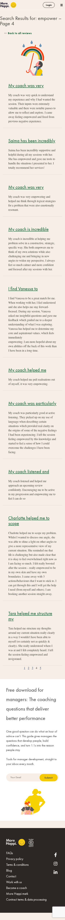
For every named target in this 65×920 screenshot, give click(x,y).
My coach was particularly (32, 403)
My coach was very (26, 86)
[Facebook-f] (55, 855)
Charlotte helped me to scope (28, 520)
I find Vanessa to (23, 289)
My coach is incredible (28, 229)
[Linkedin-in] (55, 872)
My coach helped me (27, 370)
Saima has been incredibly (31, 141)
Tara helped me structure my (30, 616)
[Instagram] (55, 863)
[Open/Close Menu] (61, 5)
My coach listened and (28, 472)
